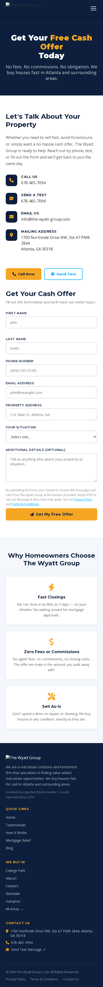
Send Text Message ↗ (28, 949)
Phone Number (20, 361)
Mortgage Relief (18, 840)
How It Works (16, 832)
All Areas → (14, 909)
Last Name (16, 339)
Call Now (26, 274)
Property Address (24, 405)
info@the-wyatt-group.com (45, 219)
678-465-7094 (33, 182)
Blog (9, 848)
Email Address (20, 383)
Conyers (12, 886)
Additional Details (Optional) (36, 450)
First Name (16, 313)
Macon (11, 878)
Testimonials (16, 825)
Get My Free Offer (54, 514)
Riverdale (13, 893)
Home (10, 817)
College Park (15, 870)
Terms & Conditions (25, 504)
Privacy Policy (83, 499)
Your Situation (21, 427)
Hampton (13, 901)
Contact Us (71, 979)
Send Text (66, 274)
